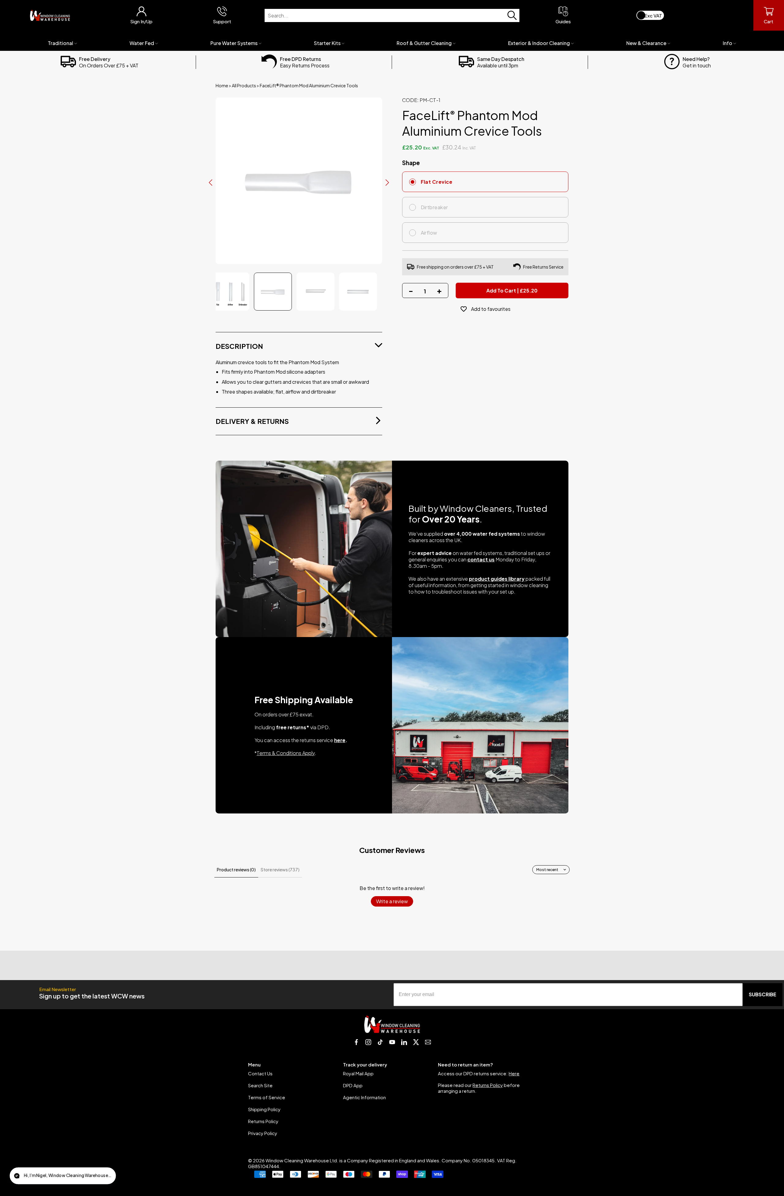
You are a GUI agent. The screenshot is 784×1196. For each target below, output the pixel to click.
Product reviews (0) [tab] (236, 869)
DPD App (353, 1085)
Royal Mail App (358, 1073)
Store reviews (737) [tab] (280, 869)
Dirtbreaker (434, 207)
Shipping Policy (264, 1109)
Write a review (392, 901)
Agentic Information (364, 1097)
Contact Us (260, 1073)
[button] (62, 1176)
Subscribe (762, 994)
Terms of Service (266, 1097)
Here (514, 1073)
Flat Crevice (437, 182)
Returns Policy (263, 1121)
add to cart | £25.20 (511, 290)
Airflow (429, 232)
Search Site (260, 1085)
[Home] (50, 15)
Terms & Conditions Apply (286, 753)
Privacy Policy (262, 1133)
